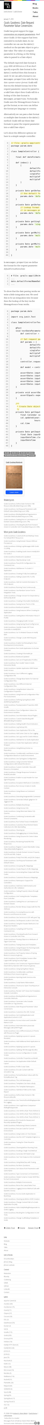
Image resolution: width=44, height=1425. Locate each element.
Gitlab (6, 1283)
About (35, 16)
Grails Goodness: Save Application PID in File (19, 730)
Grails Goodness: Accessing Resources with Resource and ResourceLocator (19, 913)
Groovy (32, 455)
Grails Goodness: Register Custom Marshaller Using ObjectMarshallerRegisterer (21, 848)
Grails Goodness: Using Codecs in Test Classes (20, 1134)
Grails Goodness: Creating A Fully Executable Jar (20, 574)
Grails (7, 453)
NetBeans (7, 1376)
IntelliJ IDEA (7, 1348)
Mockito (6, 1373)
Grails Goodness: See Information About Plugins (20, 715)
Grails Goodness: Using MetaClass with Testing (20, 1162)
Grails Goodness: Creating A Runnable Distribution (21, 601)
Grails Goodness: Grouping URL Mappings (18, 866)
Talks (5, 1247)
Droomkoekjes (9, 1259)
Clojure (6, 1313)
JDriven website (9, 1265)
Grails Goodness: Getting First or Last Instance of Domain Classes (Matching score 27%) (21, 520)
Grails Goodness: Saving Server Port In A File (19, 604)
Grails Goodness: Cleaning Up (14, 830)
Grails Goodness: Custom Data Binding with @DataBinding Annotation (19, 720)
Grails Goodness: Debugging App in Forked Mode (21, 833)
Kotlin (6, 1364)
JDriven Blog (8, 1262)
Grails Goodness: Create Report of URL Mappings (21, 869)
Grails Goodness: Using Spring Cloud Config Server (21, 624)
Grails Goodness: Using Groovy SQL (16, 808)
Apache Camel (9, 1301)
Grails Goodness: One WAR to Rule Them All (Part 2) (22, 1114)
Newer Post (33, 1228)
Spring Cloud (8, 1401)
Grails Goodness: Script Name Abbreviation (19, 982)
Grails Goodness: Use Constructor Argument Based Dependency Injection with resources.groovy (21, 964)
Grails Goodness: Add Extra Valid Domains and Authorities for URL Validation (20, 887)
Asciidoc (7, 1304)
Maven (6, 1367)
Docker (6, 1326)
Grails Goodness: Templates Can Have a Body (19, 1083)
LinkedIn (7, 1289)
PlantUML (7, 1383)
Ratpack (6, 1386)
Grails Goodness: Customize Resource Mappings (21, 877)
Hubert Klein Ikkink (28, 1421)
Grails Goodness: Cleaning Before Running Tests (20, 1147)
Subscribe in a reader (11, 1418)
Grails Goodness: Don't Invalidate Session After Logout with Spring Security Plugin (20, 959)
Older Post (10, 1228)
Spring (6, 1395)
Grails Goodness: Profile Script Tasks (16, 1067)
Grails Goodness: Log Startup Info (15, 727)
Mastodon (7, 1273)
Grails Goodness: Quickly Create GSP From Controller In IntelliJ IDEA (19, 628)
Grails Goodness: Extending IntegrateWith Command (22, 796)
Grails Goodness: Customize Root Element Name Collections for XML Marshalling (21, 826)
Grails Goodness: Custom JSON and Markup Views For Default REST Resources (21, 537)
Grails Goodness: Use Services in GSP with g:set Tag (22, 917)
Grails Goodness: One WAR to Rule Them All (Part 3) (22, 1111)
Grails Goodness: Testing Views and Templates (20, 945)
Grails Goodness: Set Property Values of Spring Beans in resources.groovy (20, 954)
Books (35, 8)
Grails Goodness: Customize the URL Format (19, 1012)
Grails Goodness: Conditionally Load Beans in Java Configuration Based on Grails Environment (21, 754)
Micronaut (7, 1370)
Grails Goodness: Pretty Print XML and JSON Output (22, 857)
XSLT (5, 1405)
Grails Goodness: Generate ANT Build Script (19, 1154)
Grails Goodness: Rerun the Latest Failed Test (20, 1185)
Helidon (6, 1342)
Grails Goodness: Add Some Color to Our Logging (21, 733)
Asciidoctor (8, 1307)
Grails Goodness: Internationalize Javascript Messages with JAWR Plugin (19, 1027)
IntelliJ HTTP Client (10, 1345)
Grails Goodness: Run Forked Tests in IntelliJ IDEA (21, 822)
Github (6, 1286)
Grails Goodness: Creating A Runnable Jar (18, 653)
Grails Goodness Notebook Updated (16, 607)
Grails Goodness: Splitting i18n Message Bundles (21, 1050)
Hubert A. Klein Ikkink (20, 1413)
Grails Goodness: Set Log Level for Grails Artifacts (21, 736)
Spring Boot (8, 1398)
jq (4, 1408)
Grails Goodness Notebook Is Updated (17, 557)
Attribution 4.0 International (24, 1423)
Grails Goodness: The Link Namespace (17, 1080)
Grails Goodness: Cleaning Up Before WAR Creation (22, 1199)
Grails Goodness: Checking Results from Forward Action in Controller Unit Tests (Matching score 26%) (22, 526)
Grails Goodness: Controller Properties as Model (21, 1058)
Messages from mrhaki (11, 1421)
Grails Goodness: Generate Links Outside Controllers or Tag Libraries (18, 1002)
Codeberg (7, 1280)
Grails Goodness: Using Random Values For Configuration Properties (19, 690)
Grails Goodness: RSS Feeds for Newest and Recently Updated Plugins (19, 1121)
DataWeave (8, 1323)
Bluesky (6, 1276)
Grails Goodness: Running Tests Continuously (19, 587)
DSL (5, 1319)
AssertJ (6, 1310)
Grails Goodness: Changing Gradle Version (18, 621)
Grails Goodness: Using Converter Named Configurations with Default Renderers (18, 763)
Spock (6, 1392)
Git (5, 1329)
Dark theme (8, 11)
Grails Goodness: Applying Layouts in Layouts (19, 1047)
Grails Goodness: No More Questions (17, 1165)
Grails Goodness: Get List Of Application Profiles (20, 660)
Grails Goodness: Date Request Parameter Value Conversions (19, 24)
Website (7, 1241)
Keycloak (7, 1360)
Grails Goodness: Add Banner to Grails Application (21, 740)
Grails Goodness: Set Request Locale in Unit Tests (21, 920)
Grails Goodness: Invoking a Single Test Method (20, 1151)
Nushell (6, 1379)
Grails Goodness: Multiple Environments (18, 1182)
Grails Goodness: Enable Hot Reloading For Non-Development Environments (20, 644)
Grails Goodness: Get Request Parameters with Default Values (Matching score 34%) (20, 510)
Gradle (6, 1332)
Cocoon (6, 1316)
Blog (35, 3)
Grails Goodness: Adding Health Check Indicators (21, 724)
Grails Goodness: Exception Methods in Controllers (21, 783)
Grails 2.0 (15, 453)
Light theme (18, 11)
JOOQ (6, 1351)
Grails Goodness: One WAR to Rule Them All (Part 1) (22, 1117)
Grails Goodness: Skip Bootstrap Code (17, 560)
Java (5, 1357)
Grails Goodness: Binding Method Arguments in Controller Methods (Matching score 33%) (20, 515)
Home (22, 1228)
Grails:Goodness (27, 453)
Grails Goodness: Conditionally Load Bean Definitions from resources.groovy (18, 973)
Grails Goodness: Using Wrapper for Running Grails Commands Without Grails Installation (21, 949)
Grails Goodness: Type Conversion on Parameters (21, 1174)
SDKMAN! (7, 1389)
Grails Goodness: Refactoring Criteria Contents (20, 1125)
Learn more (14, 492)
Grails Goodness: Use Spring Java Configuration (20, 759)
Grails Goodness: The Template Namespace (19, 1086)
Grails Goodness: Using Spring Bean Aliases (19, 969)
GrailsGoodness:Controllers (16, 455)
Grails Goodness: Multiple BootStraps (17, 805)
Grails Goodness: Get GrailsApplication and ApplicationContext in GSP (19, 1016)
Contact (6, 1292)
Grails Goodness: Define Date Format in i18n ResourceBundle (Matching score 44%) (19, 505)
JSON (6, 1354)
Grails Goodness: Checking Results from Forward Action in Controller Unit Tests (21, 935)
